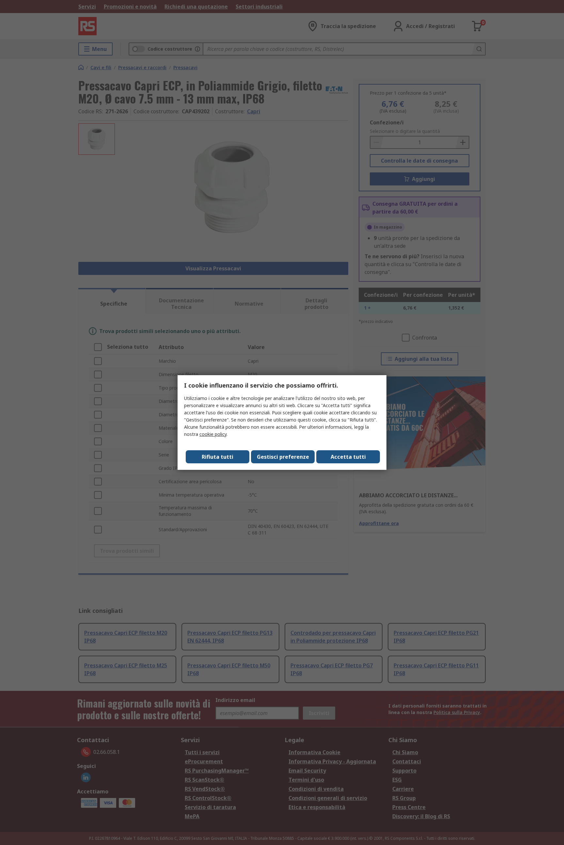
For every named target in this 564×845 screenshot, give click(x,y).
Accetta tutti (348, 456)
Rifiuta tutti (217, 456)
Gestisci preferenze (283, 456)
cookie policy (213, 434)
